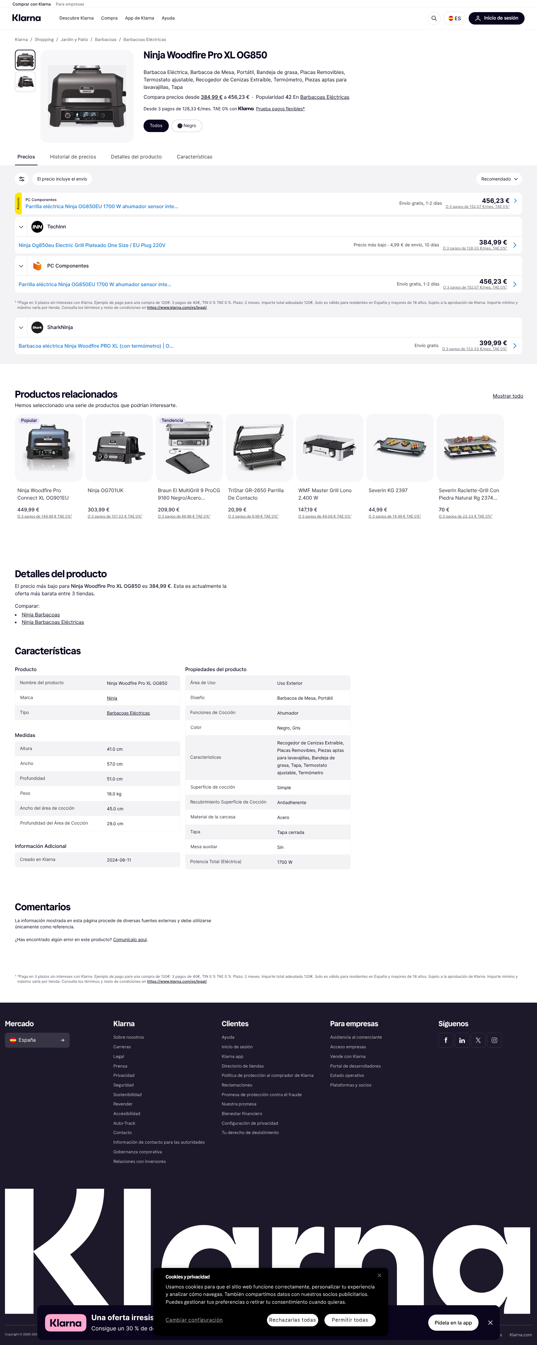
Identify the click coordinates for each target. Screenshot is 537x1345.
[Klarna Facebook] (445, 1040)
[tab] (26, 156)
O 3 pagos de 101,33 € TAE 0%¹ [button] (115, 516)
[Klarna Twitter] (478, 1040)
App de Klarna (139, 18)
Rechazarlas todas (292, 1320)
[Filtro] (22, 179)
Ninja (112, 698)
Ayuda (168, 18)
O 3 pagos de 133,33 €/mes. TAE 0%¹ (474, 348)
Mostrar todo (508, 396)
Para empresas (70, 4)
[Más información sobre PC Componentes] (21, 266)
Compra (109, 18)
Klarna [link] (21, 39)
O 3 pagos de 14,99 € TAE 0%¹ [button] (395, 516)
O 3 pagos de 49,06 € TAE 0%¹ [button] (324, 516)
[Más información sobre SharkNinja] (21, 327)
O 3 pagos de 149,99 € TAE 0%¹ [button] (44, 516)
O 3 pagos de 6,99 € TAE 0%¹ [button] (253, 516)
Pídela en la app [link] (453, 1323)
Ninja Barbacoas (41, 614)
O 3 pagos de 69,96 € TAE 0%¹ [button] (184, 516)
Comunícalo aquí (130, 939)
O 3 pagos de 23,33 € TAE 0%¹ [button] (465, 516)
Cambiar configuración (194, 1320)
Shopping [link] (44, 39)
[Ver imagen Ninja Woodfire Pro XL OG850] (25, 60)
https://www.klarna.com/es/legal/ (177, 307)
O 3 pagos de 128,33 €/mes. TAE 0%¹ (475, 248)
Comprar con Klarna (31, 4)
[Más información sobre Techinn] (21, 227)
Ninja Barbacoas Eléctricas (53, 622)
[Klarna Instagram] (494, 1040)
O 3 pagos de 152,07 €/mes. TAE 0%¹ (478, 206)
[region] (270, 1302)
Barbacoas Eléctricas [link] (144, 39)
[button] (454, 18)
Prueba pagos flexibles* (280, 108)
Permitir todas (350, 1320)
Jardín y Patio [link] (74, 39)
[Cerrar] (379, 1275)
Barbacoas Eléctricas (324, 97)
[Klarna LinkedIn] (462, 1040)
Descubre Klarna (76, 18)
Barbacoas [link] (106, 39)
